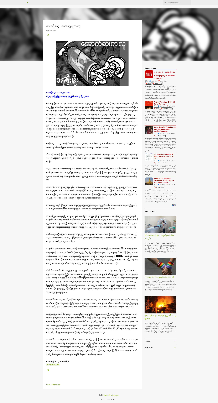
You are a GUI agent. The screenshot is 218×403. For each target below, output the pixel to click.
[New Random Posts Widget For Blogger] (174, 205)
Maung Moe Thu (53, 364)
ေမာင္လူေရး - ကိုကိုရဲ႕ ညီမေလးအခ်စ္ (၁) (159, 277)
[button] (47, 35)
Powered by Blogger (110, 395)
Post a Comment (53, 385)
